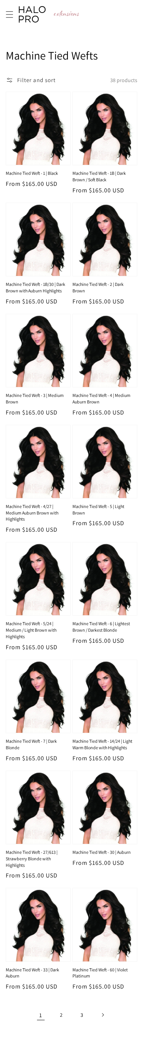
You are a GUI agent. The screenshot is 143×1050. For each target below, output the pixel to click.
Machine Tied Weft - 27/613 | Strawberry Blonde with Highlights (32, 858)
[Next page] (102, 1014)
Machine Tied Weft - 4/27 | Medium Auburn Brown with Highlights (32, 512)
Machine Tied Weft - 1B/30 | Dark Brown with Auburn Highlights (35, 287)
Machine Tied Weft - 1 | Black (32, 173)
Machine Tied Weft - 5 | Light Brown (98, 509)
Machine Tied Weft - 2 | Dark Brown (98, 287)
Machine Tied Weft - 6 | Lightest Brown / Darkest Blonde (101, 627)
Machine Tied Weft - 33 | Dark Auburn (32, 973)
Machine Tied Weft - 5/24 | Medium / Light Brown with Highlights (31, 630)
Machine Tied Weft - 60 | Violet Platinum (100, 973)
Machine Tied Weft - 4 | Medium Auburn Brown (101, 398)
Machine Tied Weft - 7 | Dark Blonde (31, 744)
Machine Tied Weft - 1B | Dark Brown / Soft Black (99, 176)
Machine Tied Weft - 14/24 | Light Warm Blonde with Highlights (102, 744)
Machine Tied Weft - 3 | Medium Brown (35, 398)
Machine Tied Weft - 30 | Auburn (101, 852)
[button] (9, 14)
